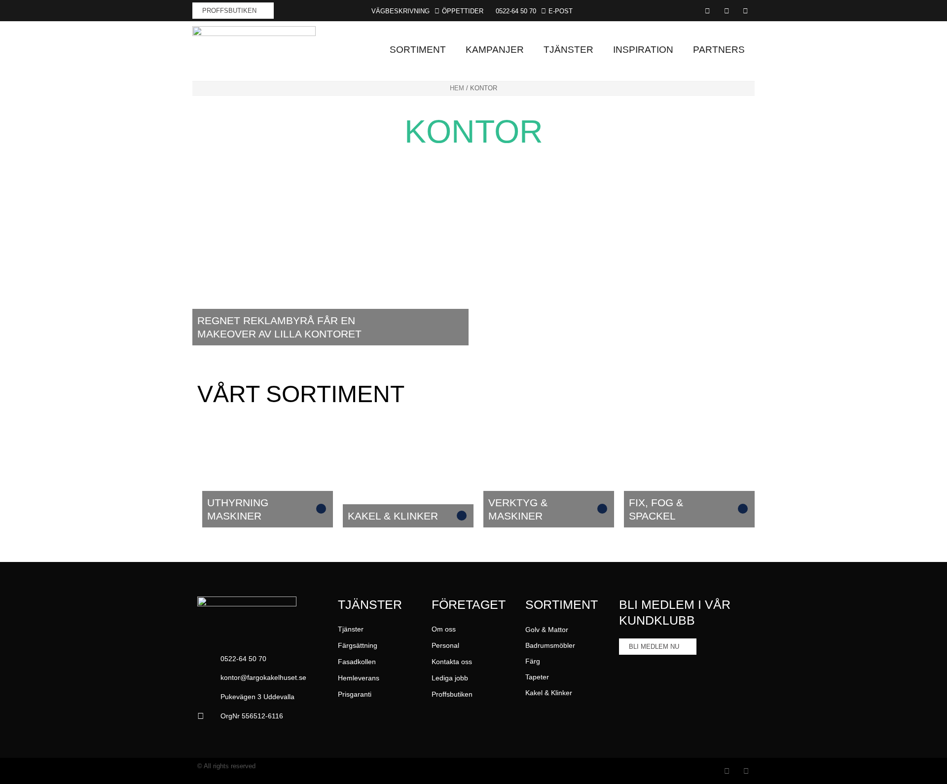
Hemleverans (358, 678)
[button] (512, 11)
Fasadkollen (357, 662)
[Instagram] (746, 771)
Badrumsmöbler (550, 645)
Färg (532, 661)
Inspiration (643, 49)
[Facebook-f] (726, 771)
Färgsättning (357, 645)
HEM (457, 88)
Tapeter (537, 677)
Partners (719, 49)
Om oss (444, 629)
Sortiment (418, 49)
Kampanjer (495, 49)
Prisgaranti (354, 694)
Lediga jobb (450, 678)
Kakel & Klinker (548, 693)
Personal (445, 645)
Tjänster (568, 49)
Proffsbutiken (452, 694)
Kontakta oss (452, 662)
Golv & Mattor (546, 630)
